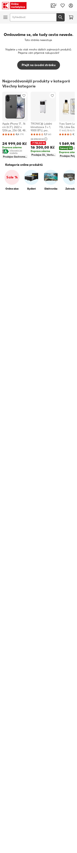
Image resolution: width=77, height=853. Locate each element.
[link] (53, 6)
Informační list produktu (19, 151)
